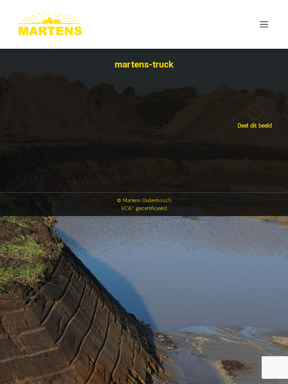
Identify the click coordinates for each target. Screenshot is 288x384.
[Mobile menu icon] (264, 24)
